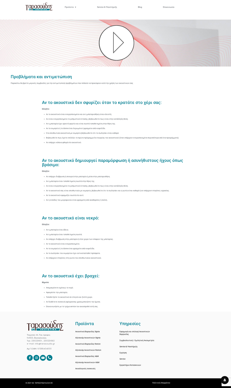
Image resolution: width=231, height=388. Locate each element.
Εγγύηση (123, 353)
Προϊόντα (69, 7)
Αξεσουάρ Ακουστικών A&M (87, 362)
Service (122, 359)
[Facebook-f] (30, 358)
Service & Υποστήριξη (107, 7)
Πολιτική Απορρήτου (161, 383)
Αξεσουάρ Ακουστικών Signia (87, 338)
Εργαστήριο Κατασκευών (130, 365)
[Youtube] (43, 358)
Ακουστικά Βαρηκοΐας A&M (87, 356)
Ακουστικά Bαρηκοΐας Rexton (88, 344)
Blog (140, 7)
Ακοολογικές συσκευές (85, 368)
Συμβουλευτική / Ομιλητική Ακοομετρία (137, 340)
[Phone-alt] (49, 358)
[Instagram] (36, 358)
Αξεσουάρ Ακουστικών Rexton (88, 350)
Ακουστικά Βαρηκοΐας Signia (87, 331)
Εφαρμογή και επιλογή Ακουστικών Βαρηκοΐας (135, 332)
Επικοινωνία (168, 7)
